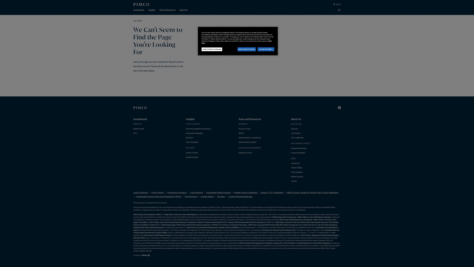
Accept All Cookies (265, 49)
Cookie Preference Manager (211, 49)
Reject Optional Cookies (246, 49)
